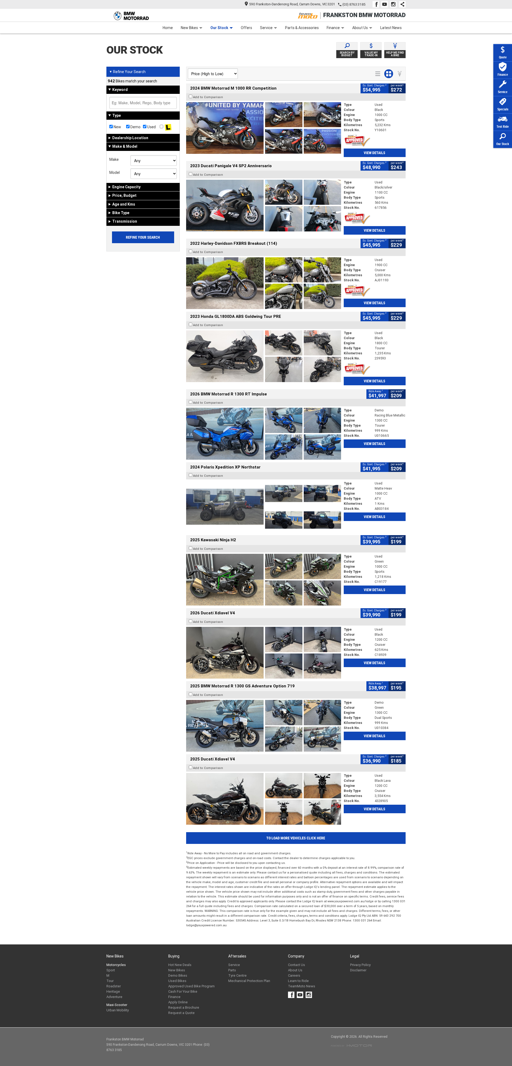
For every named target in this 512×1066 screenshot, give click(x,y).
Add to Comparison (208, 97)
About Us (360, 27)
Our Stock (219, 27)
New (117, 127)
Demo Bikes (177, 975)
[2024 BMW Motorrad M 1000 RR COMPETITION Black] (263, 128)
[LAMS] (168, 127)
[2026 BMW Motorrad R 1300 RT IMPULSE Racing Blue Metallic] (263, 433)
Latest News (391, 27)
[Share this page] (401, 4)
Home (168, 27)
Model (114, 172)
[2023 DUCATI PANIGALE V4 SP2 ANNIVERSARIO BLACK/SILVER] (263, 205)
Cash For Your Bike (182, 991)
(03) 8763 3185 (354, 4)
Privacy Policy (360, 965)
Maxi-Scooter (116, 1005)
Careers (294, 975)
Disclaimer (358, 970)
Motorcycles (116, 965)
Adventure (114, 997)
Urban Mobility (117, 1010)
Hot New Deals (179, 965)
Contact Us (296, 965)
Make (114, 159)
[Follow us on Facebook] (377, 4)
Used (151, 127)
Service (266, 27)
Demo (135, 127)
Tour (110, 981)
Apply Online (178, 1002)
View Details (374, 153)
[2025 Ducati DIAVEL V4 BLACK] (263, 653)
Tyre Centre (237, 975)
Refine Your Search (127, 71)
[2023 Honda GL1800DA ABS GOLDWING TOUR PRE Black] (263, 356)
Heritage (113, 991)
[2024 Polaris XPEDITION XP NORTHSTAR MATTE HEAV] (263, 506)
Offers (246, 27)
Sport (110, 970)
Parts (232, 970)
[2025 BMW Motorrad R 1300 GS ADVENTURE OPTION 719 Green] (263, 726)
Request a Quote (181, 1013)
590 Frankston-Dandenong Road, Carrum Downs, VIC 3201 (292, 4)
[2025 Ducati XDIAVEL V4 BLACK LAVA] (263, 799)
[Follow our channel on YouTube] (385, 4)
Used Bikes (177, 981)
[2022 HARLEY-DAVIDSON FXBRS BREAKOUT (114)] (263, 283)
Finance (333, 27)
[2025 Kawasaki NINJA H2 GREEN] (263, 580)
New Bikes (189, 27)
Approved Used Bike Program (191, 986)
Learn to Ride (298, 981)
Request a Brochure (183, 1007)
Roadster (113, 986)
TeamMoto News (301, 986)
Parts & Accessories (302, 27)
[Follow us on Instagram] (394, 4)
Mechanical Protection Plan (249, 981)
